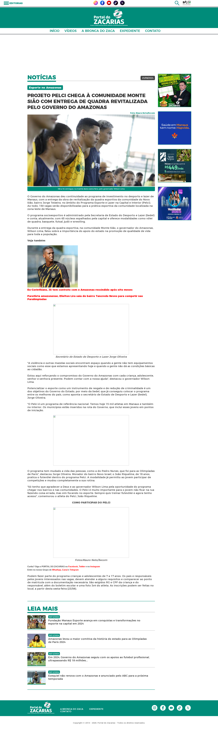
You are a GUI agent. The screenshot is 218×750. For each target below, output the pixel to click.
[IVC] (187, 3)
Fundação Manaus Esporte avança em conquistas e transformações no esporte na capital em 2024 (94, 622)
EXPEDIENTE (130, 31)
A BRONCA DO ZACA (98, 31)
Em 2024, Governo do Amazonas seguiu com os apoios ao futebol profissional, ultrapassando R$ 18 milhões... (98, 659)
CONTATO (152, 31)
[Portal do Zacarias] (109, 17)
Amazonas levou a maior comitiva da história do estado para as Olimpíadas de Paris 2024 (97, 640)
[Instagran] (95, 4)
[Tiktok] (115, 4)
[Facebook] (102, 4)
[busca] (177, 5)
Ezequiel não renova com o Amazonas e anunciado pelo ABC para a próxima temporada (98, 677)
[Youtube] (109, 4)
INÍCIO (54, 31)
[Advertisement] (109, 54)
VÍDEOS (70, 31)
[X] (122, 4)
